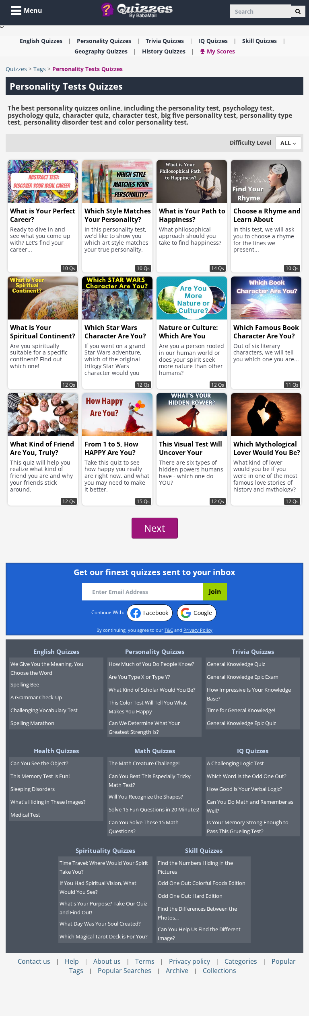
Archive (177, 970)
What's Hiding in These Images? (48, 801)
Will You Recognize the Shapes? (146, 796)
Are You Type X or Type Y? (139, 676)
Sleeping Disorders (32, 789)
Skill (259, 41)
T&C (169, 630)
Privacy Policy (197, 630)
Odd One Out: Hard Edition (190, 895)
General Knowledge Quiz (236, 664)
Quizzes (16, 69)
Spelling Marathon (32, 723)
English (41, 41)
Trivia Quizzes (253, 651)
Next (154, 528)
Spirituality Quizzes (105, 850)
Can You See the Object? (39, 763)
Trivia (165, 41)
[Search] (297, 11)
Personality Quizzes (154, 651)
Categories (241, 961)
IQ (213, 41)
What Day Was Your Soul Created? (100, 923)
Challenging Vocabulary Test (44, 710)
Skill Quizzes (203, 850)
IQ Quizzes (252, 751)
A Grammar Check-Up (36, 697)
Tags (39, 69)
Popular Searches (124, 970)
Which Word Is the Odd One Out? (246, 776)
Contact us (34, 961)
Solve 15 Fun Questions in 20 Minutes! (154, 809)
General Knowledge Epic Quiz (241, 723)
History (163, 51)
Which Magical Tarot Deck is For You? (104, 936)
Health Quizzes (56, 751)
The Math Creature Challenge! (144, 763)
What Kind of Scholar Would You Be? (152, 689)
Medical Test (25, 814)
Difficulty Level (250, 142)
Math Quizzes (154, 751)
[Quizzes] (139, 10)
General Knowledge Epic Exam (242, 676)
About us (107, 961)
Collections (219, 970)
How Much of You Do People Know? (151, 664)
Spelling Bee (24, 684)
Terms (144, 961)
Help (72, 961)
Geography (101, 51)
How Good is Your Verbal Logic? (244, 789)
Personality (104, 41)
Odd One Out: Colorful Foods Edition (201, 883)
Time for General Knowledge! (241, 710)
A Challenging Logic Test (235, 763)
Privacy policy (189, 961)
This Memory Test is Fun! (40, 776)
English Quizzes (56, 651)
